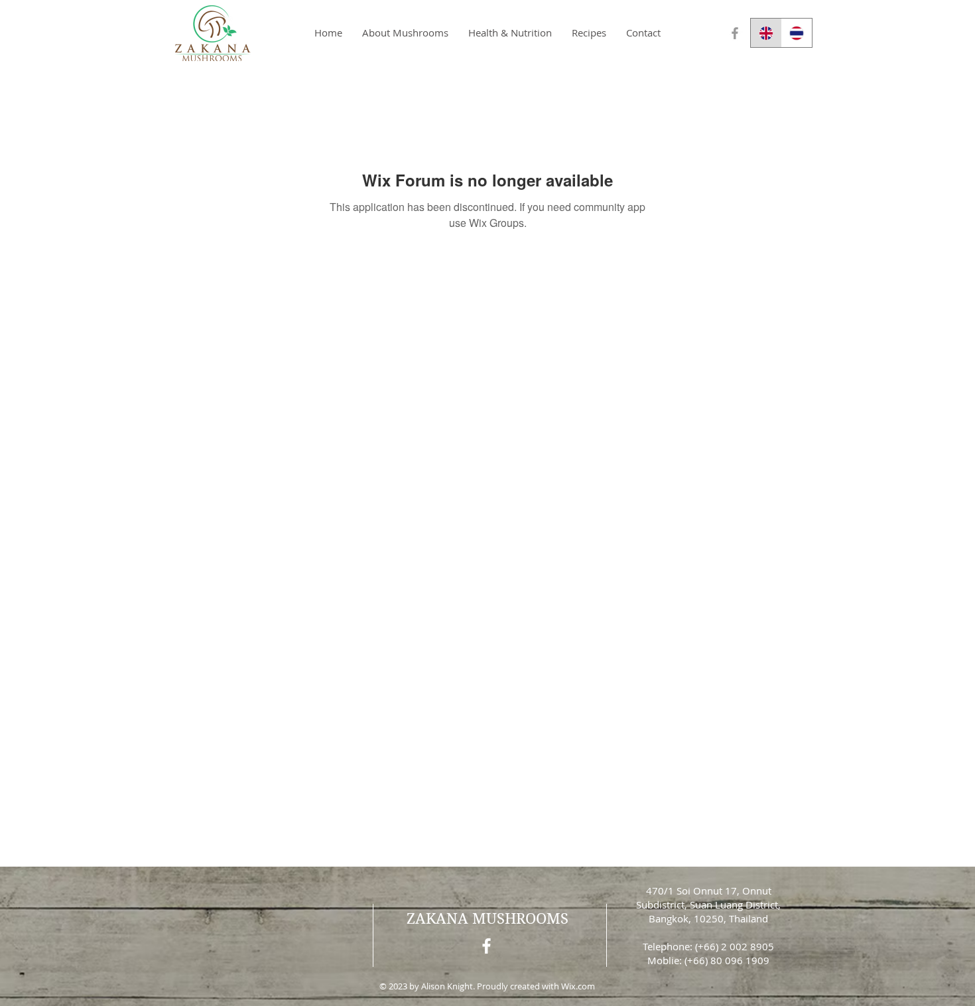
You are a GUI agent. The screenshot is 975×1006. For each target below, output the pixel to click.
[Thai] (796, 33)
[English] (766, 33)
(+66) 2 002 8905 (734, 946)
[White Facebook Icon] (486, 946)
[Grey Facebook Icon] (735, 33)
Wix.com (578, 986)
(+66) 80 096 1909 (726, 960)
